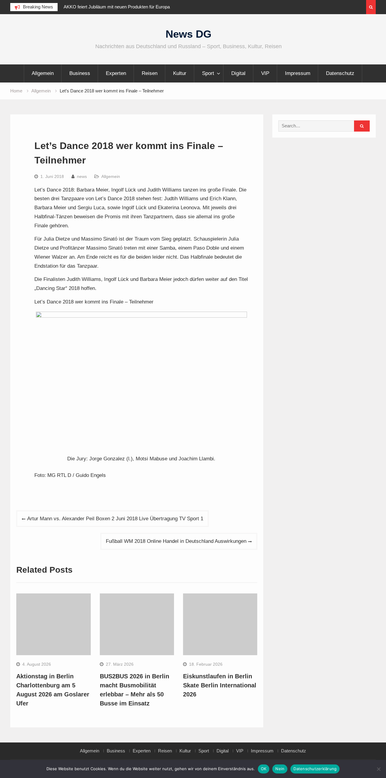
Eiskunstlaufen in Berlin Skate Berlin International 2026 (219, 685)
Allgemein (43, 73)
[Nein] (378, 769)
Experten (116, 73)
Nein (279, 768)
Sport (208, 73)
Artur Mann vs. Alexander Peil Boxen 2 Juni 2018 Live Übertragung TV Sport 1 (115, 518)
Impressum (297, 73)
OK (264, 768)
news (82, 176)
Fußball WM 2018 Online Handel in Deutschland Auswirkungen (176, 541)
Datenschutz (340, 73)
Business (79, 73)
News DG (188, 34)
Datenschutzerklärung (315, 768)
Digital (238, 73)
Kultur (179, 73)
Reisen (149, 73)
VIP (265, 73)
